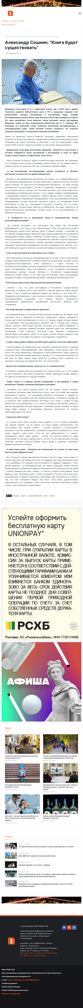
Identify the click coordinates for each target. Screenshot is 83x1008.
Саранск (23, 496)
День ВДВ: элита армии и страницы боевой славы (37, 856)
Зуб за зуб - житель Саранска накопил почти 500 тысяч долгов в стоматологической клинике (21, 818)
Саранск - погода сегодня (13, 21)
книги (46, 496)
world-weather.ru (9, 24)
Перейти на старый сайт (11, 994)
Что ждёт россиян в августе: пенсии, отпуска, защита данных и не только (46, 846)
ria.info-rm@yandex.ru (15, 980)
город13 (52, 496)
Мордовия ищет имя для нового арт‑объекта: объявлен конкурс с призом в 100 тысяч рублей (60, 787)
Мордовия (16, 496)
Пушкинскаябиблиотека (35, 496)
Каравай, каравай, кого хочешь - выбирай (34, 865)
